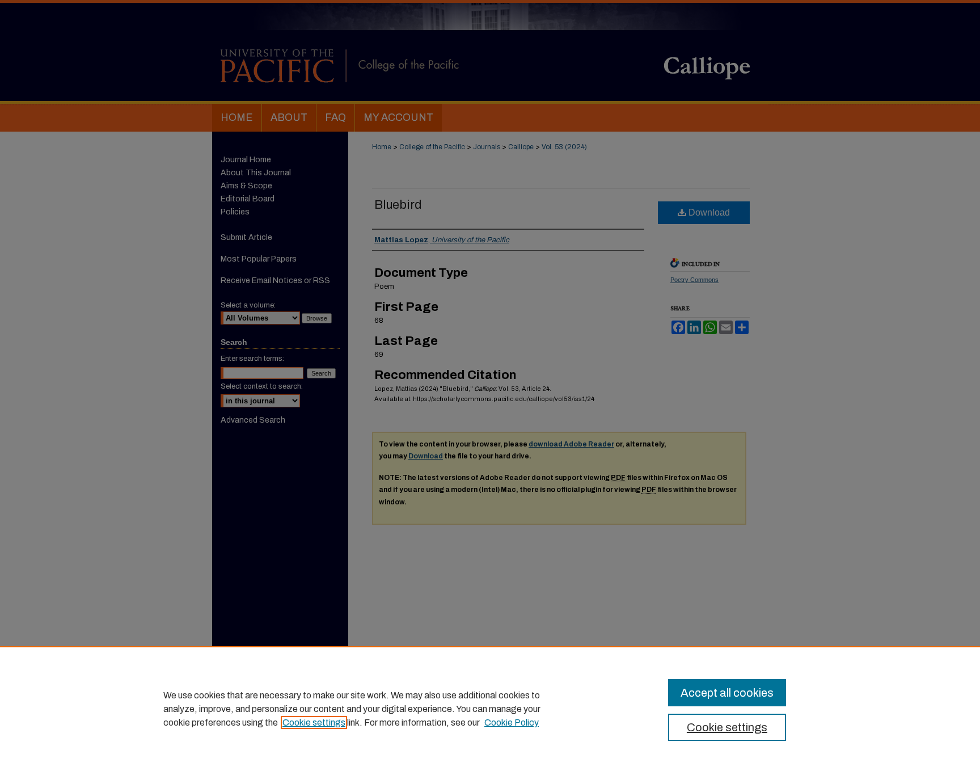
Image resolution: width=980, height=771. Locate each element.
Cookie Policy (511, 722)
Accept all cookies (727, 692)
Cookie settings (313, 722)
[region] (490, 708)
